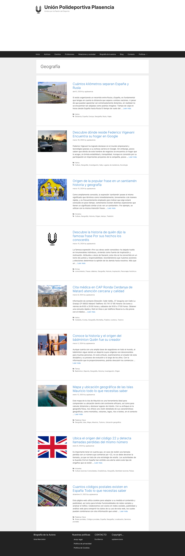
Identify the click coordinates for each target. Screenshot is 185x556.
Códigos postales (93, 519)
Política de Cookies (82, 548)
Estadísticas (102, 471)
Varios (77, 114)
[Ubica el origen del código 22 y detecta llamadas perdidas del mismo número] (52, 457)
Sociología (124, 165)
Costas (84, 320)
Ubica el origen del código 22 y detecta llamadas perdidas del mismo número (102, 440)
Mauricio (95, 422)
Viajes (109, 116)
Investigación (93, 165)
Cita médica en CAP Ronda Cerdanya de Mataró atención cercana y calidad (102, 289)
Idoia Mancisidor (40, 539)
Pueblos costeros (110, 320)
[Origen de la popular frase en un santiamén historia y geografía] (52, 200)
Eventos (58, 54)
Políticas (142, 54)
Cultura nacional (81, 471)
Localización (119, 519)
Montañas (99, 320)
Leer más (127, 108)
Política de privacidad (82, 544)
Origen (97, 216)
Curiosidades (92, 471)
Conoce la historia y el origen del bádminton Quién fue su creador (97, 337)
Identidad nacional (121, 471)
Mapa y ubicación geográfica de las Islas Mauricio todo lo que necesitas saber (103, 389)
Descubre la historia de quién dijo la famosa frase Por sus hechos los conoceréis (99, 236)
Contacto (131, 54)
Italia (101, 165)
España (85, 116)
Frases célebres (91, 271)
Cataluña (78, 320)
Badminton (79, 371)
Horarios (78, 214)
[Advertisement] (92, 35)
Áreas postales (80, 519)
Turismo (121, 320)
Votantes (78, 468)
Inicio (38, 54)
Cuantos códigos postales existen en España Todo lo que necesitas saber (100, 488)
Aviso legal (78, 539)
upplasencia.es (117, 539)
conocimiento (80, 271)
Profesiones (69, 54)
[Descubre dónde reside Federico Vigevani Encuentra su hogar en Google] (52, 151)
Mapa (89, 422)
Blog (121, 54)
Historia (92, 216)
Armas (77, 269)
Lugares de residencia (111, 165)
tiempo (103, 216)
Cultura (77, 165)
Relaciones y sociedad (86, 54)
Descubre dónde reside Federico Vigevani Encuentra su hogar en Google (103, 134)
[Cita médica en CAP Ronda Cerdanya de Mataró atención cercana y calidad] (52, 306)
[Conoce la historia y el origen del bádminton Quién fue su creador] (52, 355)
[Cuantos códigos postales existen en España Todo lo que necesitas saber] (52, 506)
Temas (77, 369)
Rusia (104, 116)
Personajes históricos (128, 271)
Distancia (78, 116)
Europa (91, 116)
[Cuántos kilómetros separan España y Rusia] (52, 103)
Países (131, 471)
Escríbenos (99, 539)
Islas (84, 422)
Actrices (47, 54)
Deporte (86, 371)
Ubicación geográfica (113, 422)
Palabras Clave (80, 420)
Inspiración (116, 271)
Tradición (110, 216)
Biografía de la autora (108, 54)
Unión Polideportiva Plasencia (79, 7)
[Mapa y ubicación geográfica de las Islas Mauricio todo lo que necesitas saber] (52, 406)
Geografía (98, 116)
